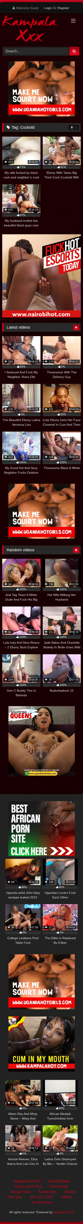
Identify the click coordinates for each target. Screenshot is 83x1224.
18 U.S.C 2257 (41, 1197)
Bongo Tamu (21, 1192)
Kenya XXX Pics (28, 1186)
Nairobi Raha (59, 1181)
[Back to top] (69, 1211)
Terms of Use (41, 1202)
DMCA (66, 1197)
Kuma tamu (48, 1192)
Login (48, 8)
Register (63, 8)
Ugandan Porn (64, 1212)
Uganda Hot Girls (27, 1181)
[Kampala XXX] (34, 29)
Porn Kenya (58, 1186)
